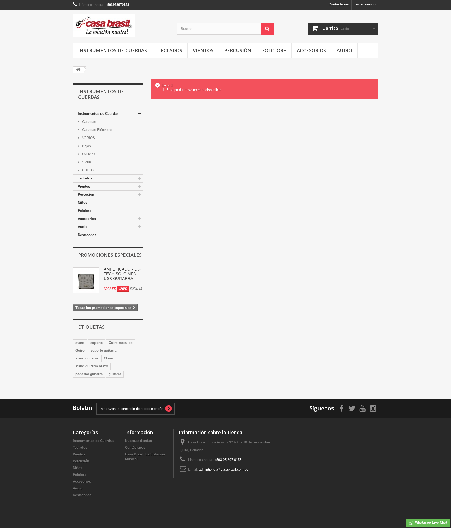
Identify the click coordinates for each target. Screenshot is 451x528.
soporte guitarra (103, 350)
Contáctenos (339, 4)
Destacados (87, 235)
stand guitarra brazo (91, 366)
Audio (344, 50)
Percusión (237, 50)
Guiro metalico (121, 343)
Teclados (170, 50)
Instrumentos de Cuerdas (112, 50)
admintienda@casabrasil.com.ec (223, 469)
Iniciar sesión (365, 4)
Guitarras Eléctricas (96, 130)
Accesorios (311, 50)
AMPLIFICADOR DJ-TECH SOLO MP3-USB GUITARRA (122, 274)
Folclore (274, 50)
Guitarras (88, 122)
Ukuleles (88, 154)
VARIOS (88, 138)
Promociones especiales (110, 255)
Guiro (80, 350)
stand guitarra (86, 358)
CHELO (87, 170)
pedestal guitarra (89, 374)
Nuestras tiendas (138, 441)
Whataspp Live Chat (430, 522)
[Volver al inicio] (78, 70)
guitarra (115, 374)
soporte (96, 343)
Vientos (203, 50)
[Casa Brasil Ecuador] (121, 25)
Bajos (86, 146)
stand (79, 343)
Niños (82, 203)
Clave (108, 358)
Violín (86, 162)
